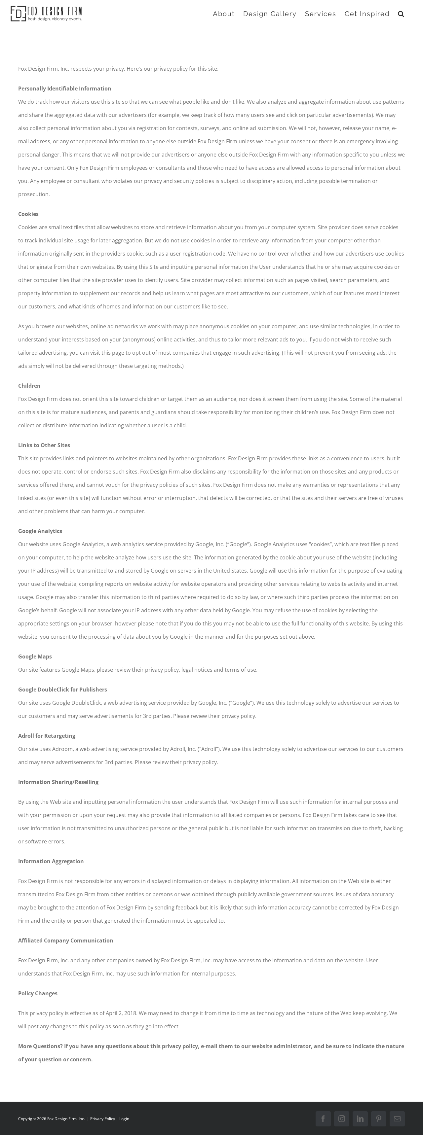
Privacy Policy (102, 1118)
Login (124, 1118)
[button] (401, 14)
